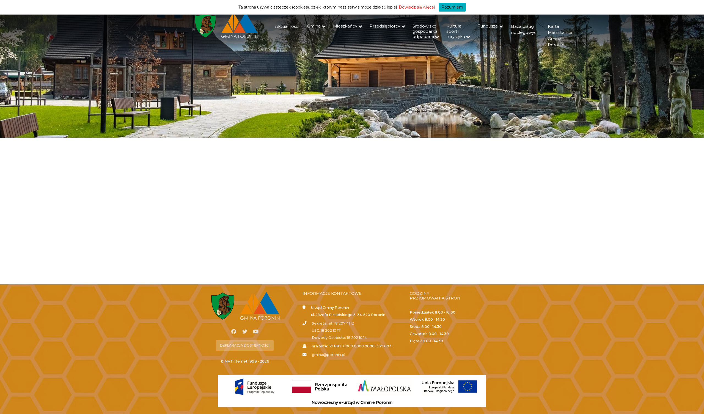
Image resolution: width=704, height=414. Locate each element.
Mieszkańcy (345, 26)
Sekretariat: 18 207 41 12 (333, 323)
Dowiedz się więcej (417, 7)
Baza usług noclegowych (525, 29)
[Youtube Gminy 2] (256, 332)
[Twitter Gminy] (245, 332)
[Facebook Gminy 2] (234, 332)
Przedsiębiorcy (385, 26)
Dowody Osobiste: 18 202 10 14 (339, 338)
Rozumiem (452, 7)
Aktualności (287, 26)
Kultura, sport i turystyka (455, 31)
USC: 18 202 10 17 (326, 330)
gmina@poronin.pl (328, 355)
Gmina (314, 26)
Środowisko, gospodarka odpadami (425, 31)
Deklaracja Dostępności (245, 345)
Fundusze (487, 26)
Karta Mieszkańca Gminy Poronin (560, 36)
